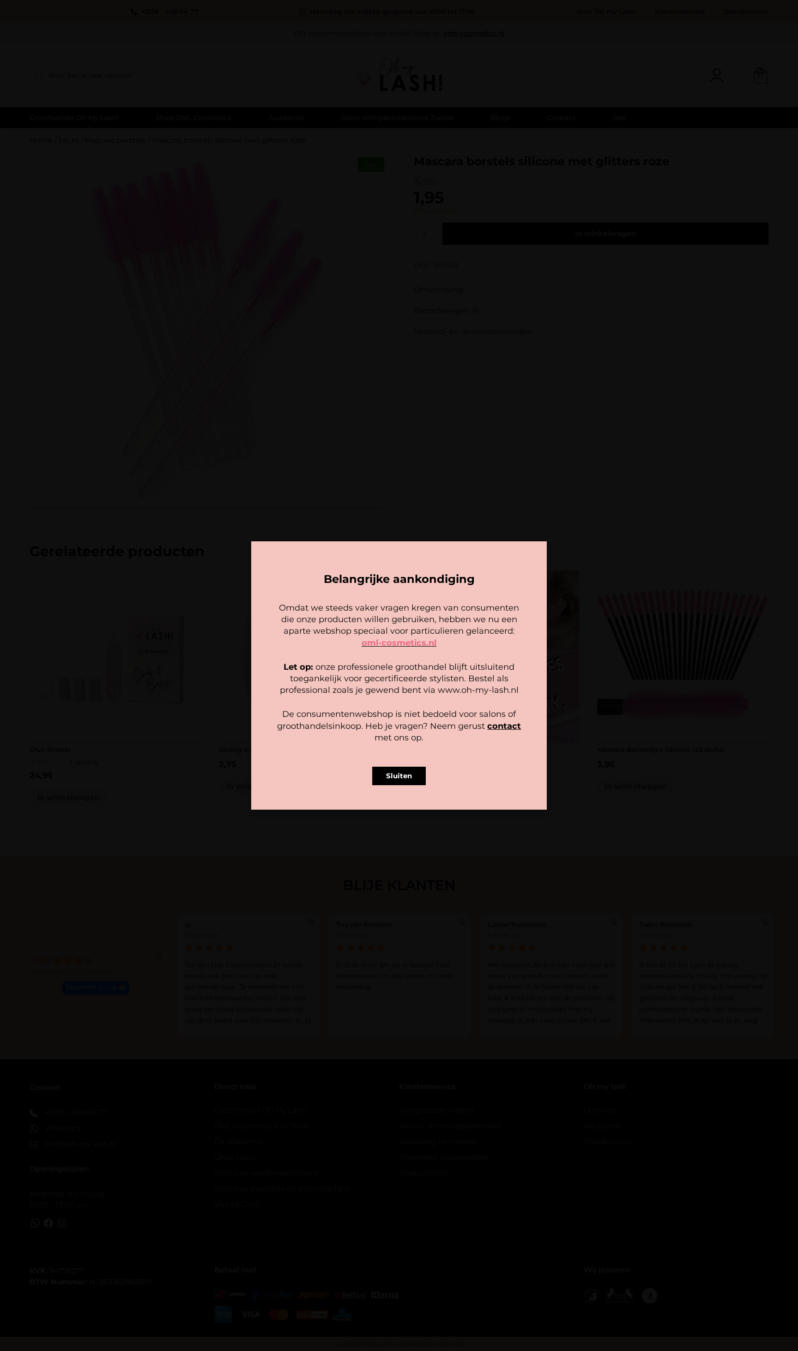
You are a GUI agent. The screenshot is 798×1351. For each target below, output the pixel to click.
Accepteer (342, 712)
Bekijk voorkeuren (456, 712)
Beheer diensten (317, 687)
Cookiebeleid (372, 733)
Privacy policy (419, 733)
